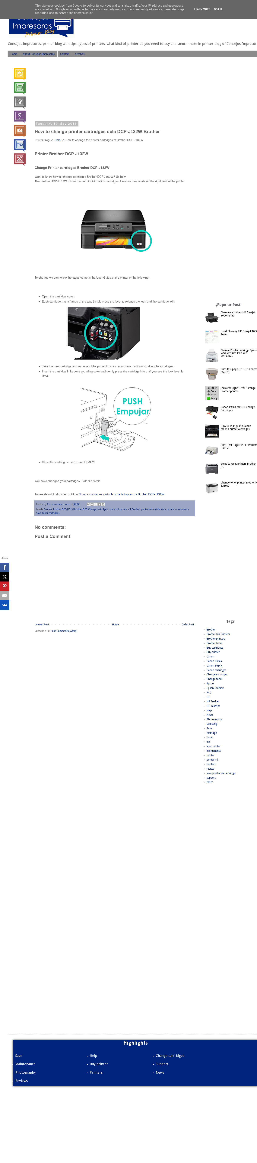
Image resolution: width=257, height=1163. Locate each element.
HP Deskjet (213, 701)
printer (210, 755)
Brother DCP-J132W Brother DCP (70, 509)
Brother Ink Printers (218, 634)
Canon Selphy (215, 665)
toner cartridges (50, 513)
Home (13, 53)
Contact (64, 53)
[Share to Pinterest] (103, 504)
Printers (96, 1072)
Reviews (21, 1081)
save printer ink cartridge (221, 773)
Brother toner (214, 643)
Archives (79, 53)
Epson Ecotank (215, 688)
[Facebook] (4, 567)
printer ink (114, 509)
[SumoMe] (4, 605)
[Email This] (88, 504)
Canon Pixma (214, 661)
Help (58, 140)
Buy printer (213, 652)
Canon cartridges (216, 670)
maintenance (214, 750)
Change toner (214, 678)
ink (208, 741)
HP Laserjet (213, 705)
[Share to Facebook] (99, 504)
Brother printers (216, 638)
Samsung (212, 723)
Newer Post (42, 624)
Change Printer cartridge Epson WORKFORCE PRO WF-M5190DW (239, 353)
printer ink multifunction (154, 509)
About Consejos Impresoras (39, 53)
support (211, 777)
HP (208, 696)
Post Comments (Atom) (63, 630)
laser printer (213, 746)
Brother (48, 509)
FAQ (209, 692)
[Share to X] (96, 504)
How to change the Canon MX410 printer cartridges (236, 427)
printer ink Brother (130, 509)
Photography (214, 719)
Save (38, 513)
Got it (218, 9)
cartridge (212, 732)
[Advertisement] (115, 90)
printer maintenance (178, 509)
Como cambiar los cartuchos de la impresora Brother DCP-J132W (121, 494)
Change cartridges (98, 509)
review (210, 768)
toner (210, 782)
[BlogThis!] (92, 504)
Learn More (202, 9)
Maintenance (25, 1064)
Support (162, 1064)
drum (210, 737)
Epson (210, 683)
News (210, 714)
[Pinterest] (4, 586)
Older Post (188, 624)
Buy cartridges (215, 647)
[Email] (4, 595)
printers (211, 764)
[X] (4, 577)
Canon (210, 656)
